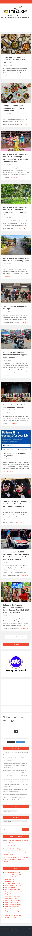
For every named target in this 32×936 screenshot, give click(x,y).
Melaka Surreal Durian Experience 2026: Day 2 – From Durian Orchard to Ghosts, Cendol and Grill (15, 771)
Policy (29, 933)
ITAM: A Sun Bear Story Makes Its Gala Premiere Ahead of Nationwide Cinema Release (15, 503)
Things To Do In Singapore (12, 902)
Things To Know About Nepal (12, 911)
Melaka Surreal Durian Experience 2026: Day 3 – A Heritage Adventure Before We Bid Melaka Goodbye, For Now (16, 765)
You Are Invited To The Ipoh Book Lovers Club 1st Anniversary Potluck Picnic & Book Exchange (15, 859)
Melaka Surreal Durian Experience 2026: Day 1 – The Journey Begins (15, 777)
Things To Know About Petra (12, 913)
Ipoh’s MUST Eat (9, 879)
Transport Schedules (10, 917)
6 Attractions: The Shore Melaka (13, 877)
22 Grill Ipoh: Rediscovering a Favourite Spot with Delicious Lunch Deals (14, 59)
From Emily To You (16, 15)
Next (21, 637)
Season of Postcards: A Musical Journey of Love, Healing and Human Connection (15, 407)
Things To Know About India (12, 906)
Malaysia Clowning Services (12, 883)
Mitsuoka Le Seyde (12, 846)
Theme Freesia (16, 931)
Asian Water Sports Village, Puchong (16, 849)
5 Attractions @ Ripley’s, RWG (13, 875)
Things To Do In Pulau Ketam (12, 900)
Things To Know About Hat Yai (13, 904)
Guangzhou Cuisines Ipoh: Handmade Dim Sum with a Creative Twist (13, 108)
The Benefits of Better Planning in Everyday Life (15, 794)
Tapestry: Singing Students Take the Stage (13, 781)
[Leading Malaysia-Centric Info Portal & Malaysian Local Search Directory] (16, 663)
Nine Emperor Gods (10, 887)
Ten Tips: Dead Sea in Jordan (12, 889)
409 (17, 637)
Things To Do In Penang (11, 898)
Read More (21, 76)
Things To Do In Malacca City (12, 896)
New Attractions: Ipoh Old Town (13, 885)
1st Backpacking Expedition (12, 872)
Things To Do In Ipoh (10, 894)
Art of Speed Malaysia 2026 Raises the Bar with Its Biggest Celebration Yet (15, 354)
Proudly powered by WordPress (9, 929)
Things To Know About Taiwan (13, 915)
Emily (4, 857)
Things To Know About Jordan (13, 908)
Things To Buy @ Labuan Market (13, 891)
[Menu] (2, 1)
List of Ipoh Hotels (10, 881)
